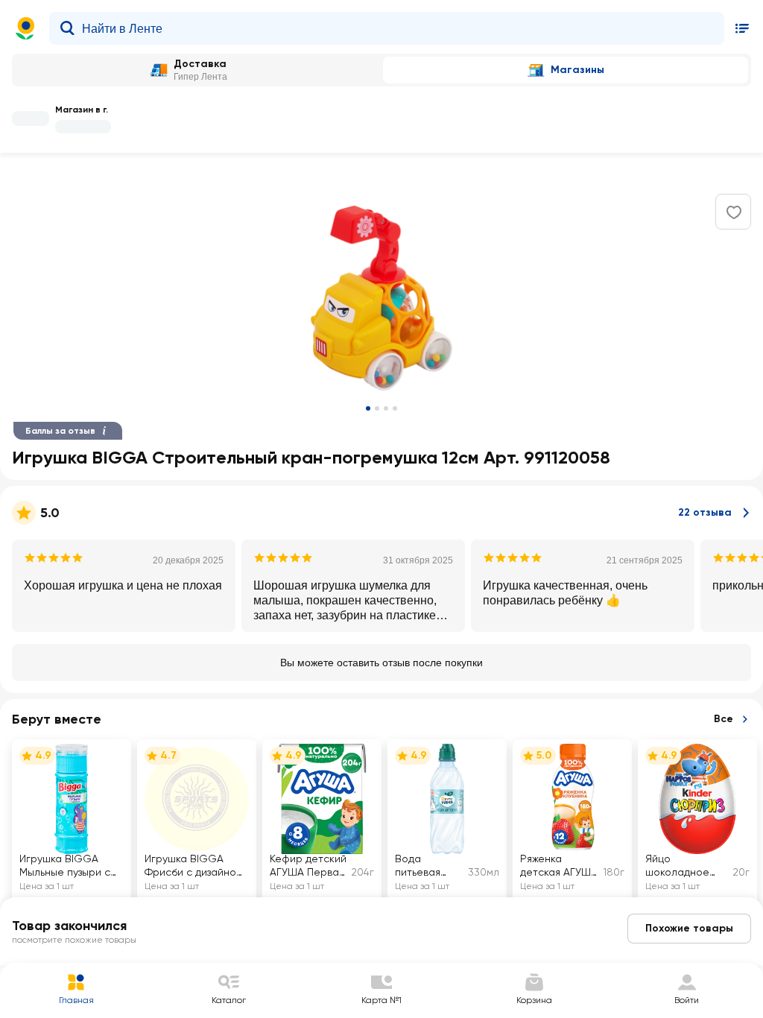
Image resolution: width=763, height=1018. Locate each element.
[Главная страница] (25, 28)
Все (723, 718)
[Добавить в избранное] (734, 212)
